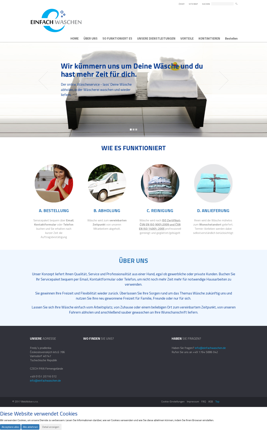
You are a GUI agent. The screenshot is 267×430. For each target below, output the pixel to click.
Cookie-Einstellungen (173, 401)
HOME (74, 38)
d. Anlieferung (213, 210)
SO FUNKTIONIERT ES (117, 38)
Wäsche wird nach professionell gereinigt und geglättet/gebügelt (160, 226)
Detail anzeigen (50, 427)
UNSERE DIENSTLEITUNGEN (156, 38)
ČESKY (182, 4)
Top (217, 401)
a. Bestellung (54, 210)
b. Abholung (107, 210)
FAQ (203, 401)
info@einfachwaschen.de (45, 380)
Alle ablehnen (30, 427)
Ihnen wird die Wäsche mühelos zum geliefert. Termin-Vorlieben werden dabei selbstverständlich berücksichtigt (213, 226)
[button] (43, 89)
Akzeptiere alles (10, 427)
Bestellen (231, 38)
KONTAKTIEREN (209, 38)
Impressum (193, 401)
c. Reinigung (160, 210)
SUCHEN (206, 4)
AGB (210, 401)
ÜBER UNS (91, 38)
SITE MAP (193, 4)
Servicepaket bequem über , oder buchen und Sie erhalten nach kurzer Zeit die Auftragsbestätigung (53, 228)
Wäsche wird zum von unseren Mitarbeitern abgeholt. (107, 224)
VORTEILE (187, 38)
